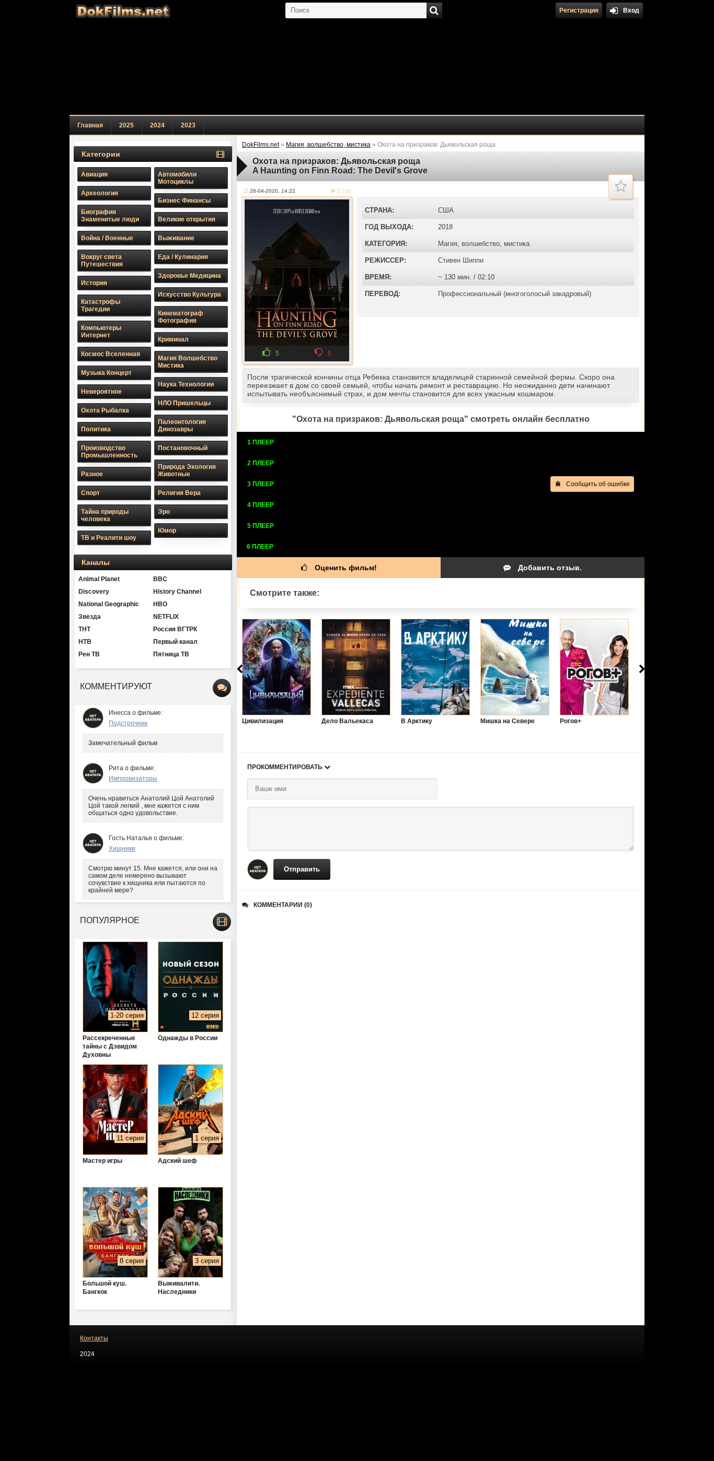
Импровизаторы (133, 778)
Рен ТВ (89, 654)
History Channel (177, 591)
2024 (157, 125)
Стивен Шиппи (460, 260)
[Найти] (434, 10)
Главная (90, 125)
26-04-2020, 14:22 (272, 191)
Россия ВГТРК (175, 629)
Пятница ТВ (171, 654)
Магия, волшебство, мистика (483, 244)
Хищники (122, 848)
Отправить (302, 869)
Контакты (94, 1338)
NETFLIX (166, 616)
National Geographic (108, 604)
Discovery (93, 591)
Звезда (89, 616)
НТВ (84, 641)
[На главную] (122, 10)
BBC (160, 579)
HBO (160, 604)
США (446, 210)
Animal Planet (99, 579)
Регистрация (578, 10)
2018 (445, 227)
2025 (126, 125)
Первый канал (175, 641)
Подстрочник (128, 723)
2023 (188, 125)
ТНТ (84, 629)
